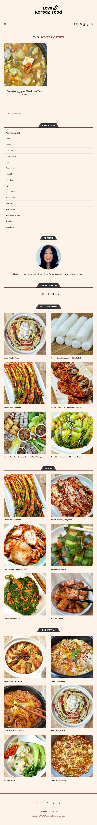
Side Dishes (11, 209)
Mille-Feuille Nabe (11, 358)
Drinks (8, 162)
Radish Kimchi (57, 619)
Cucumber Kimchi (58, 569)
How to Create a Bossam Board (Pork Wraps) (23, 457)
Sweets (9, 221)
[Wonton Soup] (25, 756)
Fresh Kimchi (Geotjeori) (61, 520)
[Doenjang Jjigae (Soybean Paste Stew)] (25, 64)
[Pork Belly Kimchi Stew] (25, 706)
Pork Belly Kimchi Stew (13, 731)
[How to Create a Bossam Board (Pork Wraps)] (25, 433)
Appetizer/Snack (13, 133)
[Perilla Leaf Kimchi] (25, 594)
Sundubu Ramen (58, 681)
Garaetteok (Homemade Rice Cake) (66, 358)
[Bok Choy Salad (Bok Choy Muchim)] (72, 433)
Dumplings (10, 168)
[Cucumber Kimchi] (72, 545)
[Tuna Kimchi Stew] (72, 756)
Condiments (11, 156)
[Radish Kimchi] (72, 594)
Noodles (9, 180)
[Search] (92, 24)
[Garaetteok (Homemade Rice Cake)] (72, 334)
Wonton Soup (9, 780)
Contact (43, 811)
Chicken (9, 150)
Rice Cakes (10, 191)
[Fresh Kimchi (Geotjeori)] (72, 495)
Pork (8, 186)
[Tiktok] (88, 24)
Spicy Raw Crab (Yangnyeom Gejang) (66, 407)
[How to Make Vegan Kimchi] (25, 545)
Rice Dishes (11, 197)
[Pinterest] (81, 24)
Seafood (9, 203)
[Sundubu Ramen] (72, 657)
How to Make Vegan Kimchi (15, 569)
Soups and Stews (13, 215)
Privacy (54, 811)
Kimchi (9, 174)
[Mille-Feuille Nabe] (25, 334)
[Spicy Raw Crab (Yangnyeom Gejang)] (72, 383)
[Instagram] (77, 24)
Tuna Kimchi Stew (58, 780)
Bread (8, 144)
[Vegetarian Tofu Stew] (25, 657)
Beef (8, 138)
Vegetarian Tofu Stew (13, 681)
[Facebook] (74, 24)
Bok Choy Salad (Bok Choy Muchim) (66, 457)
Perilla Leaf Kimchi (12, 619)
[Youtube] (84, 24)
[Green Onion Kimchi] (25, 383)
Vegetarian (10, 227)
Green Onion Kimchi (12, 407)
